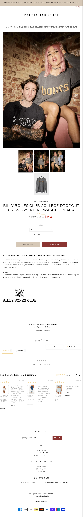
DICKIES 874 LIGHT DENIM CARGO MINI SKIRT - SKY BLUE (58, 398)
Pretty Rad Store (48, 494)
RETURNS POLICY (41, 453)
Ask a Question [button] (55, 347)
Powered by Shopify (41, 496)
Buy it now (54, 244)
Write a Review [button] (74, 347)
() (76, 7)
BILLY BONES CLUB (41, 201)
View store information (42, 330)
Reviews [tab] (6, 351)
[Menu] (4, 15)
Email (42, 471)
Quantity (37, 235)
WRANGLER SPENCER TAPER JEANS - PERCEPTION (31, 397)
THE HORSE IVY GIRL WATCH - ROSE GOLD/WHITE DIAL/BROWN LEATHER (4, 398)
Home (7, 27)
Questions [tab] (19, 351)
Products (14, 27)
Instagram (42, 469)
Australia (41, 501)
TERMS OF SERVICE (41, 455)
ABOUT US (41, 450)
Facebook (42, 466)
